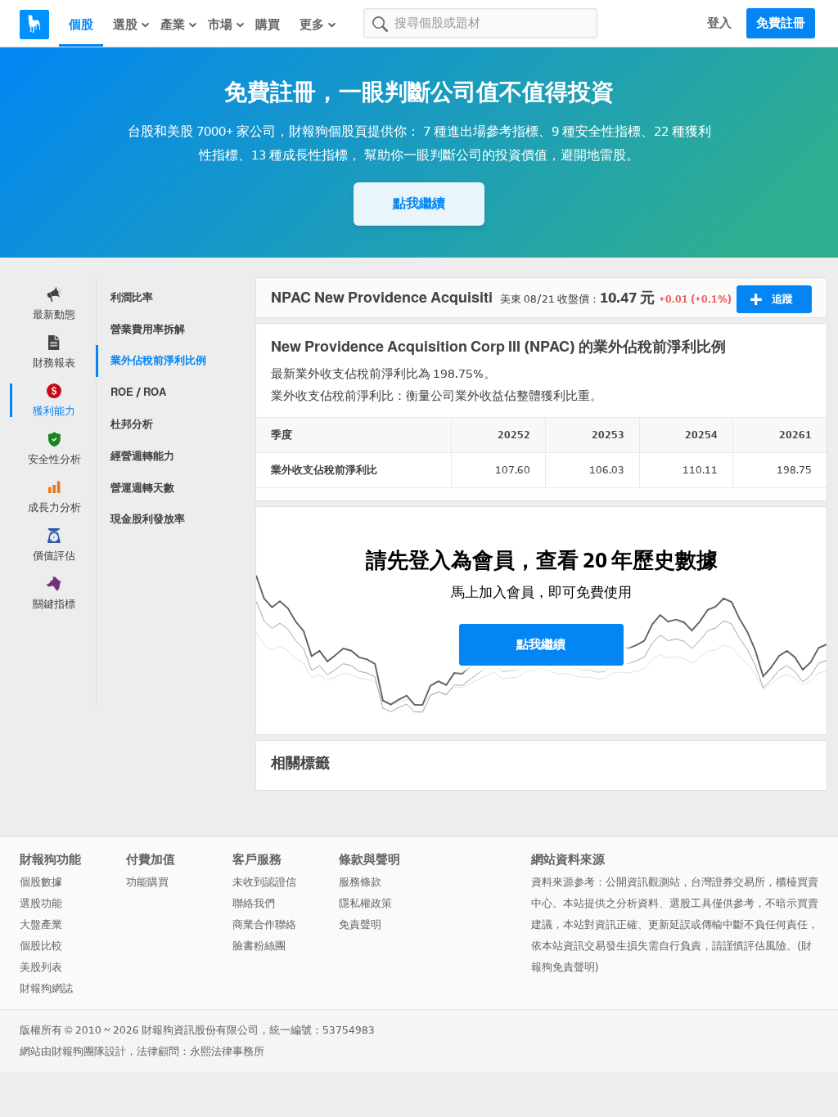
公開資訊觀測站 (643, 882)
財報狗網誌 (46, 988)
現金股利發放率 (147, 519)
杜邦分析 (131, 424)
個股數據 (41, 882)
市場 (220, 24)
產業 (172, 24)
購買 (267, 24)
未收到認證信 (264, 882)
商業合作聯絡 (264, 924)
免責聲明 (360, 924)
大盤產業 (41, 924)
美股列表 (41, 967)
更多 (312, 24)
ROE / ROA (138, 392)
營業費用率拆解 (147, 329)
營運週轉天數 (142, 488)
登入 (719, 23)
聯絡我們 (253, 903)
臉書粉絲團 (259, 946)
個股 (81, 24)
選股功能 (41, 903)
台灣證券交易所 (728, 882)
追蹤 (782, 299)
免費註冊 (780, 23)
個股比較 (41, 946)
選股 (125, 24)
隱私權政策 (365, 903)
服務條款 (360, 882)
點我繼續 (419, 203)
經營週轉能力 (142, 456)
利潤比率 (131, 297)
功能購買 (147, 882)
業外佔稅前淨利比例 (158, 360)
